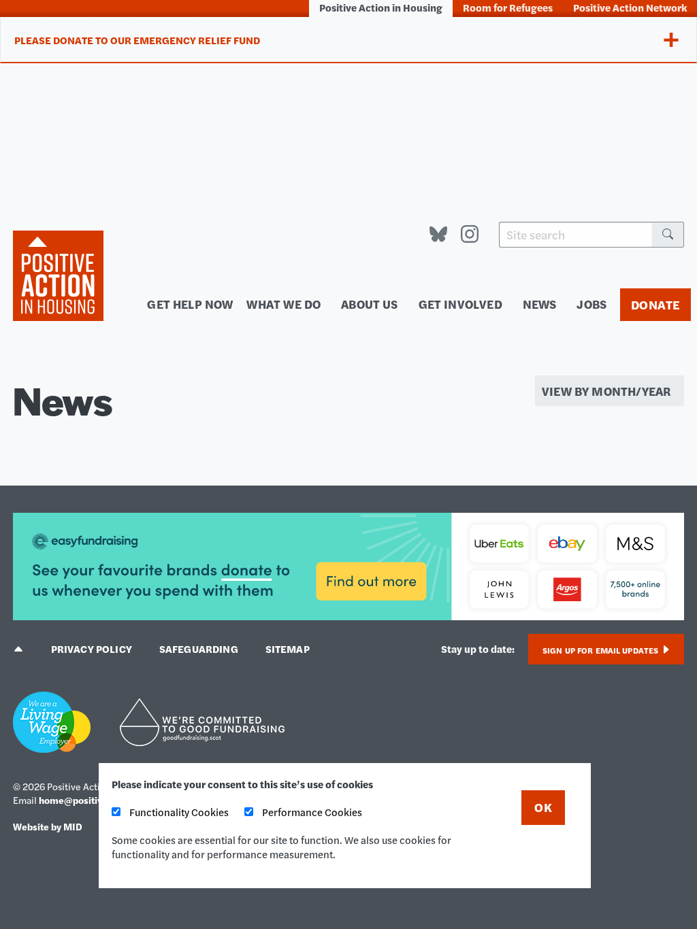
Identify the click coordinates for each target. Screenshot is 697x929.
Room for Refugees (508, 7)
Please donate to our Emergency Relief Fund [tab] (137, 40)
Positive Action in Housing (380, 7)
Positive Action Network (630, 7)
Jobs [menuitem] (591, 303)
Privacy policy (91, 648)
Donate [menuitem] (655, 304)
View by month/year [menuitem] (606, 390)
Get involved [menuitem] (460, 303)
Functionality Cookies (178, 812)
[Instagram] (470, 234)
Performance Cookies (311, 812)
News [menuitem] (540, 303)
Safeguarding (198, 648)
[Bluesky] (438, 234)
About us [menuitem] (369, 303)
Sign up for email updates (601, 650)
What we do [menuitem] (283, 303)
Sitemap (287, 648)
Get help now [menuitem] (190, 303)
